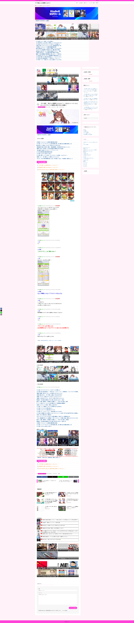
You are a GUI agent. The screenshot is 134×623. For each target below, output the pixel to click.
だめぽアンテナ (85, 191)
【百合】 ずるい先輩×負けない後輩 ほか (43, 414)
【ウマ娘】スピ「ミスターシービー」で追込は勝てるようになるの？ (49, 411)
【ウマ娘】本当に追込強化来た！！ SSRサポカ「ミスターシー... (48, 58)
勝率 (59, 473)
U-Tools (84, 161)
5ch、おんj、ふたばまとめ (42, 473)
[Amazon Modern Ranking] (72, 201)
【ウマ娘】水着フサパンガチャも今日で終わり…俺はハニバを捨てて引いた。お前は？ (91, 126)
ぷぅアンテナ (85, 194)
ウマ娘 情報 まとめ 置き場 (87, 165)
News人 (84, 192)
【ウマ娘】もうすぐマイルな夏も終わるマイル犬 (45, 409)
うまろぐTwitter (85, 175)
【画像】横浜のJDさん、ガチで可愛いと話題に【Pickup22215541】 (49, 395)
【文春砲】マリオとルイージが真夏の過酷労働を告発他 (46, 142)
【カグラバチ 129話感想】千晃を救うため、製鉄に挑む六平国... (48, 49)
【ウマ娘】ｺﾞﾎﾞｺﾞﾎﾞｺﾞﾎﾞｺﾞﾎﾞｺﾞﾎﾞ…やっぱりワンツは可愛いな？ (48, 44)
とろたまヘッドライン (87, 187)
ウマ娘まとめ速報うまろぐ (43, 2)
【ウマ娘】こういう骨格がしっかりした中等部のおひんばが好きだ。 (49, 406)
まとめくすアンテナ (86, 178)
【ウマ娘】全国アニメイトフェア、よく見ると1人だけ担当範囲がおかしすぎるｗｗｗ (91, 139)
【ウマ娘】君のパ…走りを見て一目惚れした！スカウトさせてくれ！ (49, 42)
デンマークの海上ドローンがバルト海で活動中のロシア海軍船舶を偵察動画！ (51, 403)
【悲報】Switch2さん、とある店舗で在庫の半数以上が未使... (47, 52)
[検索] (98, 0)
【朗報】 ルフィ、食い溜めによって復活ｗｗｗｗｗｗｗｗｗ (47, 156)
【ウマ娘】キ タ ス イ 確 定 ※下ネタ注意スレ (44, 41)
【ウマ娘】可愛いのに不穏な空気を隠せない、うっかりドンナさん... (49, 56)
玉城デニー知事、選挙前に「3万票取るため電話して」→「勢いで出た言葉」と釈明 (52, 401)
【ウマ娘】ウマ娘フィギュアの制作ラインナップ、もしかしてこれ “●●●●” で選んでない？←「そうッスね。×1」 (91, 121)
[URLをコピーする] (73, 477)
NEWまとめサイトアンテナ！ (88, 182)
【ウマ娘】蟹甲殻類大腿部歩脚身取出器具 (44, 152)
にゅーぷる (85, 195)
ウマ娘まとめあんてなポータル (88, 189)
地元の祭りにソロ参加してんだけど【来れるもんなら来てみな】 (48, 145)
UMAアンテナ (85, 180)
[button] (42, 477)
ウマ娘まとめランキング (87, 185)
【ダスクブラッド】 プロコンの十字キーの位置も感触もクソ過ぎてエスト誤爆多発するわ (53, 416)
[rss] (97, 0)
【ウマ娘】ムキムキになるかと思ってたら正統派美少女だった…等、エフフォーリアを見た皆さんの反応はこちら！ (91, 134)
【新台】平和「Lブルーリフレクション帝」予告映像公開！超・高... (49, 45)
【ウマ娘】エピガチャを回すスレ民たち (43, 153)
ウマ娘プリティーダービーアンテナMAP (90, 181)
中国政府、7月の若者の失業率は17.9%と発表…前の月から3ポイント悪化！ (50, 399)
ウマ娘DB (84, 162)
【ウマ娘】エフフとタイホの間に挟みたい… (44, 408)
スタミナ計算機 (85, 163)
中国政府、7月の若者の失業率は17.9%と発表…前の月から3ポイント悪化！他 (51, 421)
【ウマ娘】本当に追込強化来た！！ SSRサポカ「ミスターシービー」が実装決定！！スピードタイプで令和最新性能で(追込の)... (57, 391)
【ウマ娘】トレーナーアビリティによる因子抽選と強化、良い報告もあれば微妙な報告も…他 (54, 143)
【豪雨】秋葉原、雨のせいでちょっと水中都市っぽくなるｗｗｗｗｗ (49, 393)
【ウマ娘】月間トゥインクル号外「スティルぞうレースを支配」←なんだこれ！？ (51, 155)
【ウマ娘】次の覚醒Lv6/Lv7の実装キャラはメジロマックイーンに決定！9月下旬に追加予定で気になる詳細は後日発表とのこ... (57, 413)
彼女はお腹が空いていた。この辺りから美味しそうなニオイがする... (49, 48)
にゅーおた (85, 197)
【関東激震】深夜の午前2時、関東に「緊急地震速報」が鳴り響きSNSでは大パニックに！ (53, 147)
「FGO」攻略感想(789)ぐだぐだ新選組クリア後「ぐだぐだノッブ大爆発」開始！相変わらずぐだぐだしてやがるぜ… (57, 418)
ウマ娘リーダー (85, 184)
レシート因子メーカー (87, 164)
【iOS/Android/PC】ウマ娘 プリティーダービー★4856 (51, 340)
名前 (39, 588)
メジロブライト (55, 473)
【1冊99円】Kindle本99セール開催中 (42, 20)
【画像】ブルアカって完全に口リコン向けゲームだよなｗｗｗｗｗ (48, 396)
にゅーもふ (85, 196)
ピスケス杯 (49, 473)
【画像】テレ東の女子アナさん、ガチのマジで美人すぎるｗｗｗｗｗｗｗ (50, 398)
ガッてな (84, 188)
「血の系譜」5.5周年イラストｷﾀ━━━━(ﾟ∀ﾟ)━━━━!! (47, 150)
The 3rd (84, 183)
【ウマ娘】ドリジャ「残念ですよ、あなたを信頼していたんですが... (49, 59)
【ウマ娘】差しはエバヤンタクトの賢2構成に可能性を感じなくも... (48, 55)
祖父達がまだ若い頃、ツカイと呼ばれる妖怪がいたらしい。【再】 (48, 51)
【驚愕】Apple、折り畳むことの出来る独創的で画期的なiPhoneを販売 (49, 148)
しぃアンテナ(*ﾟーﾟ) (86, 190)
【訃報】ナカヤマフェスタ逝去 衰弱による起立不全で (46, 404)
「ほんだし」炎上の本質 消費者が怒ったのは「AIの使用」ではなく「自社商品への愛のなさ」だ (54, 158)
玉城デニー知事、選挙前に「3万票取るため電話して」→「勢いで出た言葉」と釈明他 (52, 419)
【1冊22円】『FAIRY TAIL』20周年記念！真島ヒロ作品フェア (48, 457)
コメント (40, 592)
